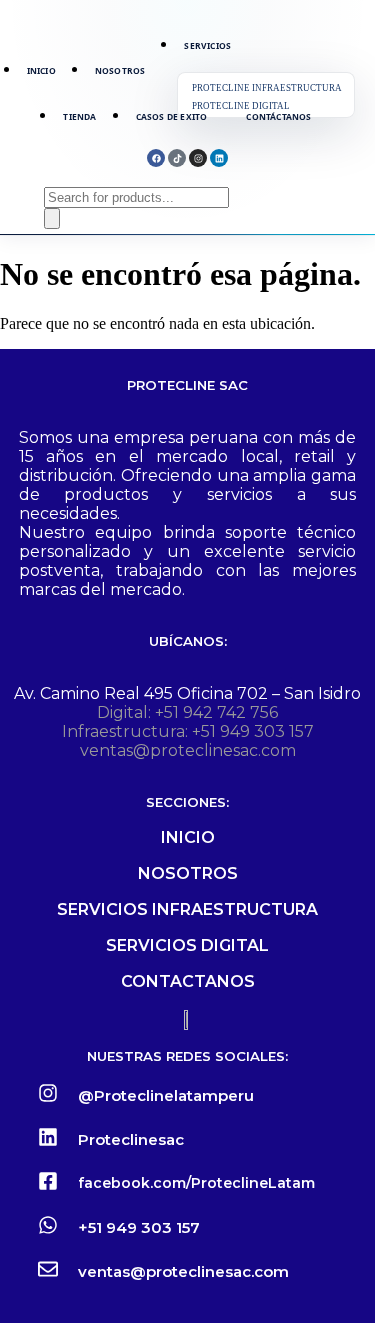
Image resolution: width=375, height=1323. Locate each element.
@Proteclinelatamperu (166, 1095)
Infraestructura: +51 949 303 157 (188, 731)
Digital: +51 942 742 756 (187, 712)
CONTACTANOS (188, 981)
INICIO (188, 837)
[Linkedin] (219, 158)
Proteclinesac (131, 1139)
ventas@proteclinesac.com (188, 750)
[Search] (52, 218)
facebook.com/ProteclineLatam (196, 1183)
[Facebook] (156, 158)
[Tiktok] (177, 158)
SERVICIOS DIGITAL (187, 945)
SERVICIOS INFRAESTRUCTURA (187, 909)
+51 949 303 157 (139, 1227)
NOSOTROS (188, 873)
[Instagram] (198, 158)
